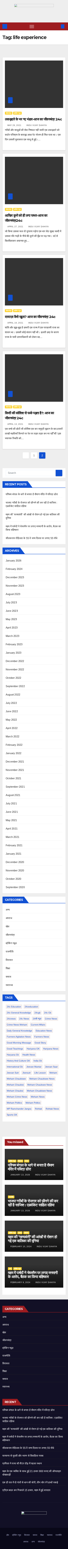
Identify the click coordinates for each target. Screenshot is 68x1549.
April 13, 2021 (15, 424)
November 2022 (15, 669)
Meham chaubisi (15, 1084)
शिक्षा (8, 968)
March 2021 (12, 837)
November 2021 (15, 770)
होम (7, 1535)
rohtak (38, 1108)
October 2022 (13, 678)
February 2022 (14, 745)
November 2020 (15, 870)
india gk (38, 1060)
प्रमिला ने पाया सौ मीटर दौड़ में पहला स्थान (22, 1463)
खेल (7, 926)
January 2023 (13, 652)
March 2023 (12, 636)
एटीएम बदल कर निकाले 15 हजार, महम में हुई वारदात (26, 1490)
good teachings (15, 1048)
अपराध (9, 918)
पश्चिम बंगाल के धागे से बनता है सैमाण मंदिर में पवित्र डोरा (32, 494)
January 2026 (13, 560)
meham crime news (17, 1096)
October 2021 (13, 778)
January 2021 (13, 853)
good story (40, 1042)
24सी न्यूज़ (37, 1018)
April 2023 (12, 627)
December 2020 (15, 862)
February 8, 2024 (20, 1282)
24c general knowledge (19, 1012)
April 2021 (12, 828)
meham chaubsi (15, 1090)
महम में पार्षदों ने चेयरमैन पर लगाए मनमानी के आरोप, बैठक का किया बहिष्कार (33, 1274)
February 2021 (14, 845)
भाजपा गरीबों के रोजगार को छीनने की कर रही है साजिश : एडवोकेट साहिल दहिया (33, 1203)
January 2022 (13, 753)
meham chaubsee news (39, 1084)
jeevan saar (51, 1066)
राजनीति (9, 951)
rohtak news (52, 1108)
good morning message (19, 1042)
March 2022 (12, 736)
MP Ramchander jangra (19, 1108)
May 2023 (11, 619)
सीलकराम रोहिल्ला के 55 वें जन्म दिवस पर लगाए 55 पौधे (31, 538)
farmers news (41, 1036)
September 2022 (15, 686)
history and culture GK (18, 1060)
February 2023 (14, 644)
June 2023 (12, 611)
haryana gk (13, 1054)
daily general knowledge (19, 1030)
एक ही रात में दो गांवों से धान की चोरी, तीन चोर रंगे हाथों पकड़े (30, 1482)
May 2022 (11, 719)
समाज (8, 976)
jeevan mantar (33, 1066)
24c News (24, 1018)
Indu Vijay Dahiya (36, 125)
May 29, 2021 (14, 125)
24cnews (11, 1018)
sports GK (12, 1114)
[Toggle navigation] (32, 26)
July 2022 (11, 703)
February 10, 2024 (21, 1246)
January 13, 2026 (20, 1175)
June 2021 (12, 812)
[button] (57, 26)
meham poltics (33, 1102)
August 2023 (13, 594)
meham (53, 1072)
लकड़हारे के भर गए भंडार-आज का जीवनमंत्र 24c (34, 119)
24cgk (37, 1012)
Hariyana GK (33, 1048)
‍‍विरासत (9, 960)
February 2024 (14, 569)
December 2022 (15, 661)
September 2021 (15, 786)
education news (44, 1030)
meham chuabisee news (39, 1090)
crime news (51, 1018)
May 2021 (11, 820)
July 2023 (11, 602)
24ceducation (31, 1006)
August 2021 (13, 795)
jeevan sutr (13, 1072)
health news (28, 1054)
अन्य (8, 909)
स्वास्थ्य (9, 985)
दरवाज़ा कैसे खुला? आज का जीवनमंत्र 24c (30, 317)
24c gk (47, 1012)
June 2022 (12, 711)
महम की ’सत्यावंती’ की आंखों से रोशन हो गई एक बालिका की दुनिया (32, 1239)
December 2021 (15, 761)
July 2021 (11, 803)
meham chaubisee (16, 1078)
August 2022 (13, 694)
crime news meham (17, 1024)
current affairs (38, 1024)
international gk (15, 1066)
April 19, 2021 (15, 323)
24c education (14, 1006)
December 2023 (15, 577)
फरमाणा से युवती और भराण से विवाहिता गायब (22, 1455)
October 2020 (13, 879)
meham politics (14, 1102)
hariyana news (50, 1048)
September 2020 (15, 887)
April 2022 (12, 728)
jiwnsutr (26, 1072)
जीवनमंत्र (8, 113)
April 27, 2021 (15, 227)
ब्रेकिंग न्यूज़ (17, 113)
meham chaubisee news (42, 1078)
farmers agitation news (19, 1036)
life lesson (40, 1072)
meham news (38, 1096)
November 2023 (15, 585)
